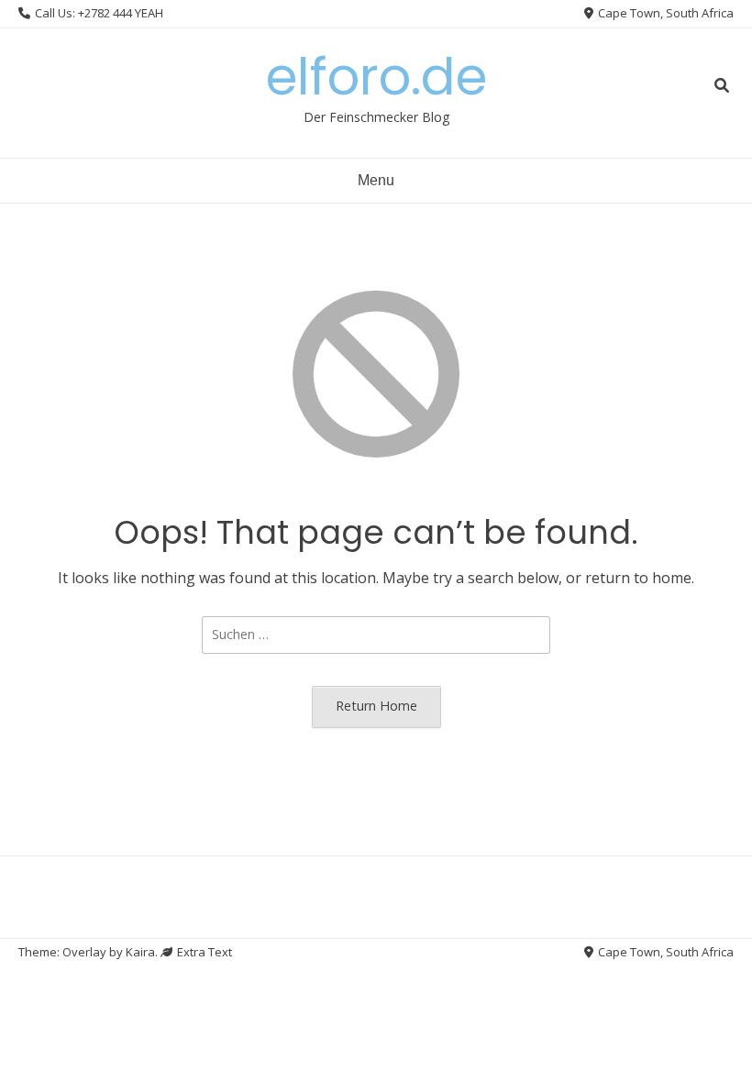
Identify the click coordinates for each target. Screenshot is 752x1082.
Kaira (140, 952)
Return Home (376, 705)
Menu (376, 180)
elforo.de (376, 76)
